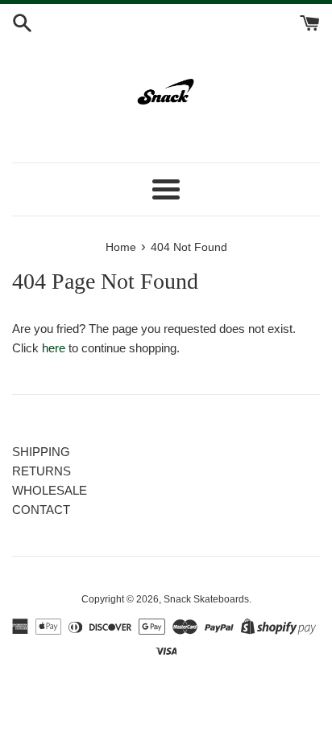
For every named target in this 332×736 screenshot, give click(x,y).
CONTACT (41, 509)
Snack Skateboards (206, 599)
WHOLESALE (49, 490)
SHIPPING (41, 451)
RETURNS (41, 471)
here (53, 348)
